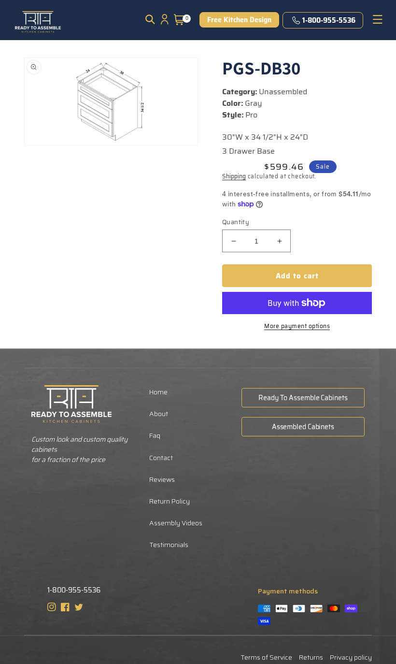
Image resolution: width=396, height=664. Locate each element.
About (158, 413)
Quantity (235, 222)
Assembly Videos (175, 523)
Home (158, 392)
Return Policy (169, 501)
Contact (161, 457)
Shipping (234, 176)
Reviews (162, 479)
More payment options (297, 326)
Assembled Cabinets (303, 426)
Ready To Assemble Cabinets (302, 397)
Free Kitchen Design (239, 19)
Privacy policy (351, 657)
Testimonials (168, 544)
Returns (311, 657)
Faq (154, 435)
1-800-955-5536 (328, 20)
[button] (150, 19)
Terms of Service (266, 657)
